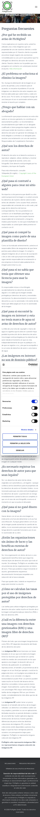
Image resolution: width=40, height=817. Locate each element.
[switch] (34, 408)
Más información (15, 69)
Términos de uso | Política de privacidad (20, 768)
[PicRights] (8, 7)
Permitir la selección (20, 443)
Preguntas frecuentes (27, 763)
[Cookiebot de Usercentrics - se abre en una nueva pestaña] (28, 364)
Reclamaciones (10, 763)
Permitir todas (20, 436)
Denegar (20, 450)
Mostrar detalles (27, 430)
